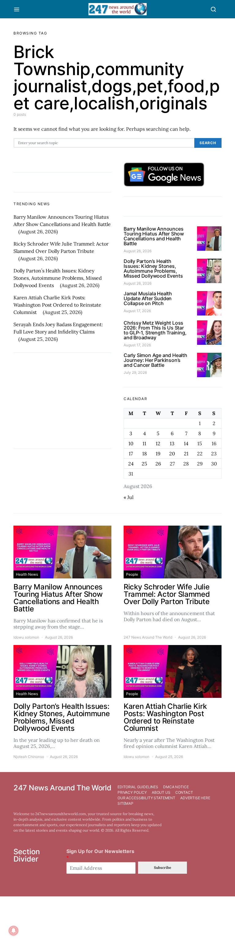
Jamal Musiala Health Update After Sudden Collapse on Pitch (148, 298)
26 (158, 464)
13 (172, 443)
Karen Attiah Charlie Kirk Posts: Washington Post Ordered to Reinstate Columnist (57, 304)
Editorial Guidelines (138, 787)
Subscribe (162, 867)
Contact (184, 792)
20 (172, 453)
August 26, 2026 (137, 251)
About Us (161, 792)
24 (131, 464)
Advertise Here (195, 798)
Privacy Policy (132, 792)
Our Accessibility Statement (146, 798)
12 (158, 443)
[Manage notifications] (13, 930)
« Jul (128, 497)
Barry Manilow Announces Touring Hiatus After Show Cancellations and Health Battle (154, 236)
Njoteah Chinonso (28, 756)
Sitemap (125, 803)
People (132, 574)
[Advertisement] (62, 401)
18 (144, 453)
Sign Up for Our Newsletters (100, 854)
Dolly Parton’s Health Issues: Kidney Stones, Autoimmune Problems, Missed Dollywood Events (57, 278)
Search (208, 143)
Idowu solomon (26, 637)
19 (158, 453)
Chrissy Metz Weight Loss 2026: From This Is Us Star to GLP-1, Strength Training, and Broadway (155, 330)
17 (131, 453)
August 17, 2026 (137, 310)
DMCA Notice (175, 787)
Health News (27, 574)
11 (144, 443)
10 (131, 443)
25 (144, 464)
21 (186, 453)
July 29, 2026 (135, 372)
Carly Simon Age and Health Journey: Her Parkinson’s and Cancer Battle (155, 360)
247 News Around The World (148, 637)
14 (186, 443)
